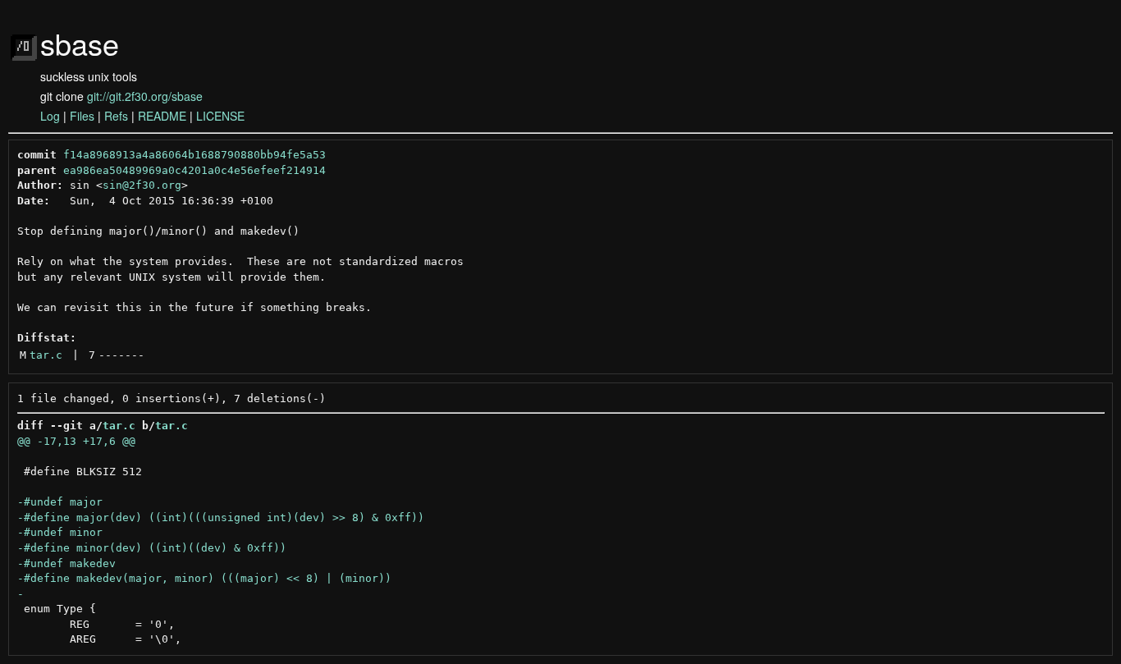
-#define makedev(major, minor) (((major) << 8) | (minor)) (204, 578)
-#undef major (60, 502)
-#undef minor (60, 532)
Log (50, 116)
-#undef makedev (66, 563)
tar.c (46, 355)
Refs (116, 116)
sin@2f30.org (142, 185)
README (162, 116)
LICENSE (220, 116)
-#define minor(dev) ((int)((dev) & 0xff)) (151, 548)
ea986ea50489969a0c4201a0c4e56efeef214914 (194, 170)
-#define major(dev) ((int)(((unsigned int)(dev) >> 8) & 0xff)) (220, 517)
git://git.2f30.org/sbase (145, 96)
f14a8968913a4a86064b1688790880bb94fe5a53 (194, 155)
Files (82, 116)
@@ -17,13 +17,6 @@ (76, 441)
